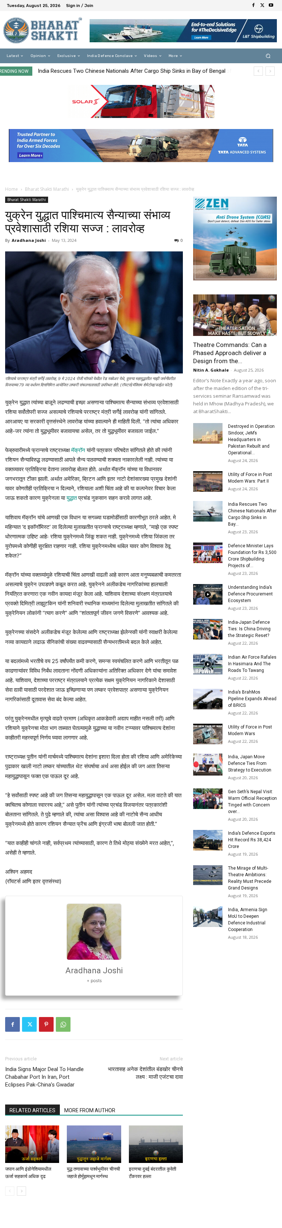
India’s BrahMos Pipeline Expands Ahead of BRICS (252, 699)
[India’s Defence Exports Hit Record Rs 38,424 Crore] (208, 840)
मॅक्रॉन (78, 450)
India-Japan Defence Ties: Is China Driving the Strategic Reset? (249, 629)
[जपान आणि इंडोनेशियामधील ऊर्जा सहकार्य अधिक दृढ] (32, 1144)
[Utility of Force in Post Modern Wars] (208, 734)
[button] (268, 56)
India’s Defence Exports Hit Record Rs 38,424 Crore (251, 840)
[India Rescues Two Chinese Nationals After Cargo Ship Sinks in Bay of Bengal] (208, 511)
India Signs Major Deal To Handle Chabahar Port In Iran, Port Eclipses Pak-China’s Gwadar (44, 1077)
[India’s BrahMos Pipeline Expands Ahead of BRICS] (208, 699)
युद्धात (71, 497)
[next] (270, 71)
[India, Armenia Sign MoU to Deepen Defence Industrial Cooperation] (208, 916)
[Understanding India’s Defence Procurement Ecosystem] (208, 594)
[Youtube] (271, 5)
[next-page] (21, 1191)
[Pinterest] (46, 1024)
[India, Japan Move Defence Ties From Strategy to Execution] (208, 764)
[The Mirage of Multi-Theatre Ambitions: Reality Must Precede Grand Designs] (208, 875)
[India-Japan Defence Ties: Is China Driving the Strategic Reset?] (208, 629)
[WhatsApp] (63, 1024)
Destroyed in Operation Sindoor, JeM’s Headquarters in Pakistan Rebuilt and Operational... (251, 439)
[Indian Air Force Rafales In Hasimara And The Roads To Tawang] (208, 664)
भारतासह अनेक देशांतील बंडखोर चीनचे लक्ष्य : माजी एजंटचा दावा (145, 1073)
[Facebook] (253, 5)
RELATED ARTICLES (32, 1110)
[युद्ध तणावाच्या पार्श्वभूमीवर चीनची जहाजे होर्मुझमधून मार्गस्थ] (94, 1144)
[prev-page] (9, 1191)
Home (11, 189)
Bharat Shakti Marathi (47, 189)
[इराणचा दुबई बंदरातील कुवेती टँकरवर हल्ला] (156, 1144)
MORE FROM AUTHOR (89, 1110)
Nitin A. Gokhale (211, 370)
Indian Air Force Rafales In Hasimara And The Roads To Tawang (252, 664)
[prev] (258, 71)
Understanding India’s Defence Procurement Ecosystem (250, 594)
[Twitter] (262, 5)
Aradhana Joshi (29, 240)
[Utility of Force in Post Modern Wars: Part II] (208, 481)
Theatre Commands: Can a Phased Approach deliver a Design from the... (230, 353)
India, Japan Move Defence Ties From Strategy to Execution (249, 763)
